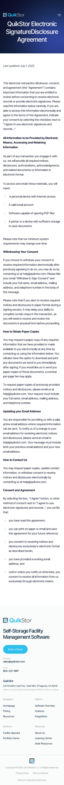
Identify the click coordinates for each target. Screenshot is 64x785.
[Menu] (58, 14)
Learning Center (43, 738)
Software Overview (45, 705)
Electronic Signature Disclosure (32, 780)
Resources (8, 716)
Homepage (9, 705)
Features (39, 711)
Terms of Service (40, 773)
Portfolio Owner (11, 738)
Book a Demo (15, 649)
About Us (40, 732)
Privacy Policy (22, 773)
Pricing (6, 711)
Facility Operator (11, 732)
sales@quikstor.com (14, 661)
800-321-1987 (11, 670)
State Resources (43, 743)
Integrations (41, 716)
